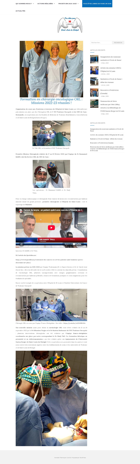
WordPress (83, 457)
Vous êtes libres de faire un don (97, 3)
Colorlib (68, 457)
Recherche (118, 42)
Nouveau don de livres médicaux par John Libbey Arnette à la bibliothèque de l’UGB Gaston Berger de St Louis (107, 148)
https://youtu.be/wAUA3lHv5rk (74, 323)
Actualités (20, 11)
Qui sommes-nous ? (24, 3)
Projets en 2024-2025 (68, 3)
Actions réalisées (45, 3)
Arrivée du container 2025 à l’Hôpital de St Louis (106, 135)
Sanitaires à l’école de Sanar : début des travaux (106, 139)
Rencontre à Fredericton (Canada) (101, 143)
